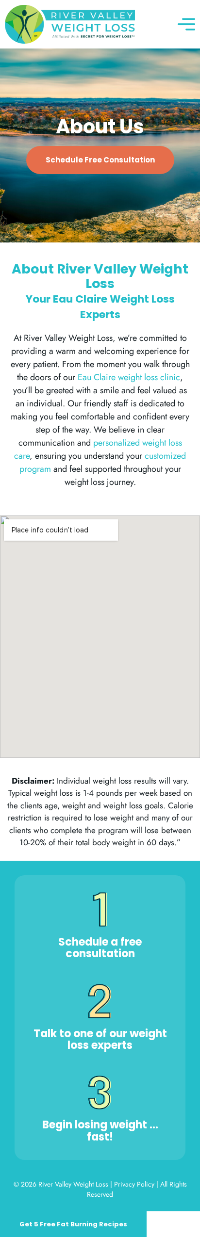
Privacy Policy (134, 1184)
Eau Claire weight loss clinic (129, 377)
